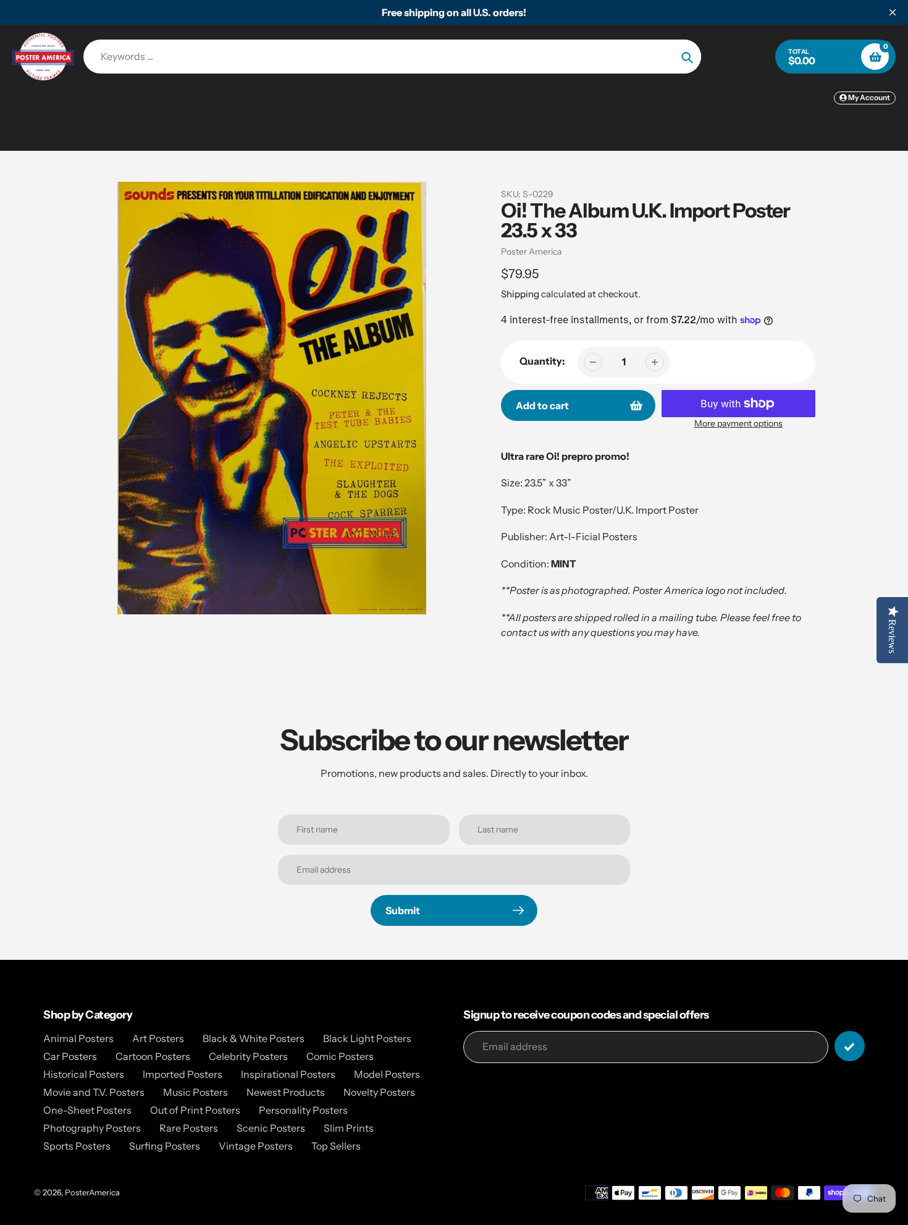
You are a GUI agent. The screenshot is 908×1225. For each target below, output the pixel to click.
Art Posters (158, 1038)
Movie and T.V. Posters (94, 1092)
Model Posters (387, 1074)
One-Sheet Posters (87, 1110)
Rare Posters (188, 1128)
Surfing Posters (164, 1146)
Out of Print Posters (195, 1110)
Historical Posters (83, 1074)
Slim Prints (349, 1128)
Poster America (531, 251)
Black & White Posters (254, 1038)
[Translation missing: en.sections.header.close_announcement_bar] (892, 12)
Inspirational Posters (288, 1074)
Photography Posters (92, 1128)
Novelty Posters (379, 1092)
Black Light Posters (367, 1038)
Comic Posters (340, 1056)
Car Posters (70, 1056)
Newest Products (285, 1092)
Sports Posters (77, 1146)
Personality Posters (303, 1110)
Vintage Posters (256, 1146)
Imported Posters (182, 1074)
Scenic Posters (271, 1128)
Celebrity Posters (248, 1056)
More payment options (738, 423)
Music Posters (195, 1092)
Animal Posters (78, 1038)
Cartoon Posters (153, 1056)
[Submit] (849, 1046)
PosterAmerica (92, 1192)
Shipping (520, 294)
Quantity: (542, 361)
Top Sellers (336, 1146)
